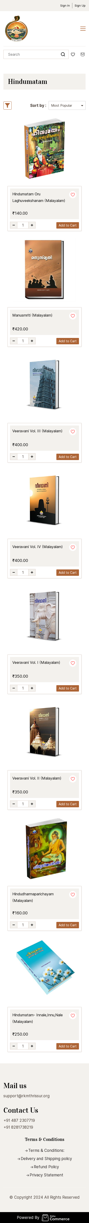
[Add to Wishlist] (73, 195)
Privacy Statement (46, 1175)
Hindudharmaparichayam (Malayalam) (33, 897)
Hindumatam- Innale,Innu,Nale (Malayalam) (37, 1018)
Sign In (65, 5)
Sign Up (80, 5)
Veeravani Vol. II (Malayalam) (36, 778)
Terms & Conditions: (46, 1150)
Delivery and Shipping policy (46, 1158)
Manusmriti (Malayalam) (32, 315)
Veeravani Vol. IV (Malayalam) (37, 546)
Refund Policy (46, 1167)
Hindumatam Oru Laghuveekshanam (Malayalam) (38, 197)
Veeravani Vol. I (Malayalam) (36, 662)
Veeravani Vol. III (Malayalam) (37, 431)
